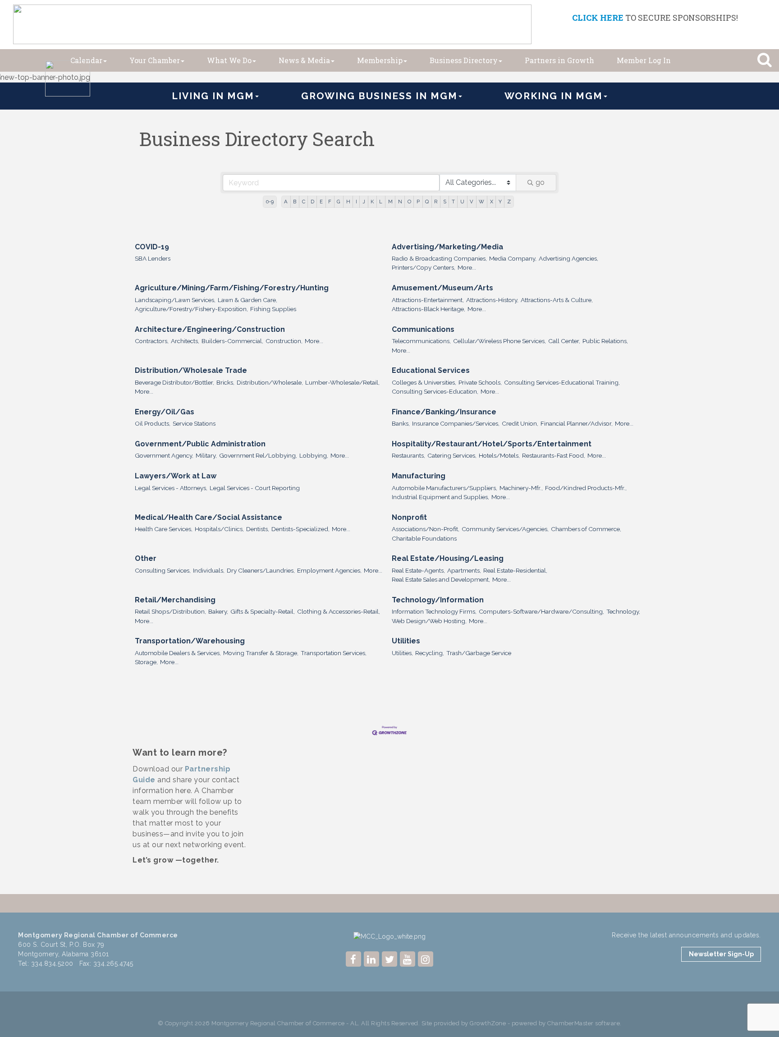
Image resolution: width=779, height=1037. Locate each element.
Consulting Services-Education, (435, 391)
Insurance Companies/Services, (455, 423)
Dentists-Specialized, (300, 528)
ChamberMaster (570, 1023)
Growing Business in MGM (379, 95)
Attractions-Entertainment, (428, 299)
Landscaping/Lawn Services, (175, 299)
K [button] (372, 201)
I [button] (356, 201)
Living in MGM (213, 95)
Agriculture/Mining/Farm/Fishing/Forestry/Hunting (232, 288)
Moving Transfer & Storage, (260, 652)
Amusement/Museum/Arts (442, 288)
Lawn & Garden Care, (247, 299)
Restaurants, (408, 455)
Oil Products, (152, 423)
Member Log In (644, 60)
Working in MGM (553, 95)
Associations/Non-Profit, (425, 528)
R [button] (435, 201)
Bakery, (218, 611)
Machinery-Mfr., (521, 487)
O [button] (409, 201)
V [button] (471, 201)
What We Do (229, 60)
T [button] (453, 201)
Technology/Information (438, 600)
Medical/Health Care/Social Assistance (208, 517)
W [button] (481, 201)
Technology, (623, 611)
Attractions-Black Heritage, (428, 308)
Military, (206, 455)
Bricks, (225, 382)
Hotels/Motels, (499, 455)
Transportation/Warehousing (190, 641)
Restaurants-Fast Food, (553, 455)
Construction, (284, 340)
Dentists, (257, 528)
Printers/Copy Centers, (423, 267)
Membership (380, 60)
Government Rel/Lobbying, (258, 455)
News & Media (304, 60)
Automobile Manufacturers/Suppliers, (444, 487)
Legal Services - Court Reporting (255, 487)
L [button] (380, 201)
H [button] (348, 201)
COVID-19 (152, 247)
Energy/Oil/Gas (164, 412)
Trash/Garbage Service (478, 652)
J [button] (363, 201)
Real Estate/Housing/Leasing (448, 558)
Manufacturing (418, 476)
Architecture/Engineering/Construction (210, 329)
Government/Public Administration (200, 444)
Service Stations (194, 423)
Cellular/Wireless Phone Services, (499, 340)
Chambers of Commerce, (586, 528)
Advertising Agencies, (568, 258)
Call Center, (564, 340)
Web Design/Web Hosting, (429, 620)
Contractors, (152, 340)
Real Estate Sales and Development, (441, 579)
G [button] (338, 201)
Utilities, (402, 652)
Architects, (185, 340)
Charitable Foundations (424, 538)
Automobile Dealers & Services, (178, 652)
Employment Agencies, (329, 570)
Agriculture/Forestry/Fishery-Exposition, (191, 308)
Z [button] (509, 201)
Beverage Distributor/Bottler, (174, 382)
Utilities (406, 641)
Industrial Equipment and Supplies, (440, 496)
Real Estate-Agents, (418, 570)
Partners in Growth (559, 60)
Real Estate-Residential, (515, 570)
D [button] (312, 201)
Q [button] (427, 201)
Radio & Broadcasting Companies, (439, 258)
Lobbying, (313, 455)
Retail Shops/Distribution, (170, 611)
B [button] (294, 201)
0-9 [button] (270, 201)
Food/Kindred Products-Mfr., (586, 487)
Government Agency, (164, 455)
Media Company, (512, 258)
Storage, (146, 661)
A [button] (286, 201)
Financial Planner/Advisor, (577, 423)
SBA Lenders (152, 258)
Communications (423, 329)
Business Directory (464, 60)
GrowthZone (488, 1023)
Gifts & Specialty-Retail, (262, 611)
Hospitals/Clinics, (219, 528)
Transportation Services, (334, 652)
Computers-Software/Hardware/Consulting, (541, 611)
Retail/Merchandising (175, 600)
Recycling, (429, 652)
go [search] (540, 182)
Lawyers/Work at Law (175, 476)
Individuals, (209, 570)
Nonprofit (409, 517)
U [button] (462, 201)
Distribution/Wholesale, (270, 382)
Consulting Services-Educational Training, (562, 382)
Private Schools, (480, 382)
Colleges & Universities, (424, 382)
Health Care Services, (163, 528)
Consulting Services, (163, 570)
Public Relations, (605, 340)
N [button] (400, 201)
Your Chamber (154, 60)
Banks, (401, 423)
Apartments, (464, 570)
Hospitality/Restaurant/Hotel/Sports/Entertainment (491, 444)
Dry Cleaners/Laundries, (261, 570)
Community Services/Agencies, (505, 528)
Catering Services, (452, 455)
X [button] (491, 201)
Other (145, 558)
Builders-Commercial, (232, 340)
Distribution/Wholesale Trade (191, 370)
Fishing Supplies (273, 308)
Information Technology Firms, (434, 611)
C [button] (303, 201)
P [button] (418, 201)
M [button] (390, 201)
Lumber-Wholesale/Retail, (342, 382)
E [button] (321, 201)
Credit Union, (520, 423)
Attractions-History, (492, 299)
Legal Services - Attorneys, (171, 487)
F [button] (329, 201)
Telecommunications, (421, 340)
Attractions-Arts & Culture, (557, 299)
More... (467, 267)
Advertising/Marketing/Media (447, 247)
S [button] (444, 201)
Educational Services (431, 370)
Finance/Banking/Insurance (444, 412)
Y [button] (500, 201)
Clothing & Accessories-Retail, (338, 611)
